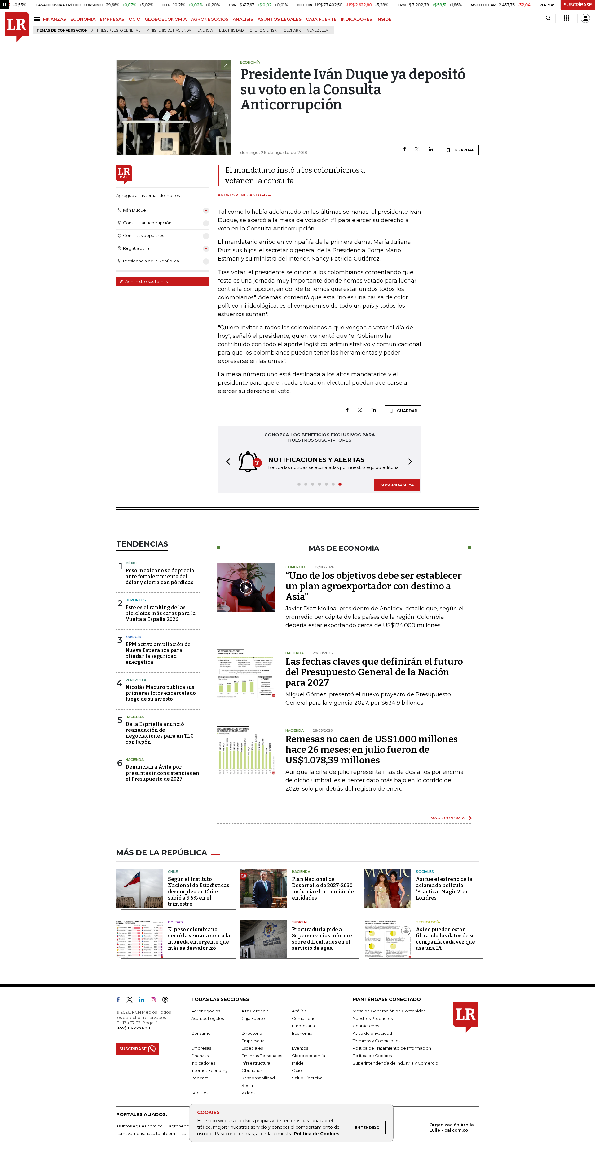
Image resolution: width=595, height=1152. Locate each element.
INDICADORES (356, 19)
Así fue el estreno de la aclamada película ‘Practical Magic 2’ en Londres (444, 888)
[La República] (17, 27)
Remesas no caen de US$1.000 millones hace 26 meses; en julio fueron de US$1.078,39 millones (371, 750)
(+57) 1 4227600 (133, 1027)
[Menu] (38, 19)
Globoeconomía (308, 1055)
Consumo (201, 1033)
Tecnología (428, 922)
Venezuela (317, 31)
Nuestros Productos (373, 1018)
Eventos (300, 1048)
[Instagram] (156, 1000)
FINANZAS (54, 19)
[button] (226, 462)
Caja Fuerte (253, 1018)
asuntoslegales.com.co (139, 1125)
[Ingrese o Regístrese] (585, 18)
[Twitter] (417, 150)
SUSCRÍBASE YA (397, 484)
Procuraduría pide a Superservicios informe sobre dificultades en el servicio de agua (322, 939)
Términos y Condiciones (376, 1040)
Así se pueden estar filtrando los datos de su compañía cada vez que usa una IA (445, 939)
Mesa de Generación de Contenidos (389, 1010)
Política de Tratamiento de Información (392, 1048)
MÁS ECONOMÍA (447, 817)
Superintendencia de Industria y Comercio (395, 1062)
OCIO (134, 19)
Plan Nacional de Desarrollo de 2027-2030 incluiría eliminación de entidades (323, 888)
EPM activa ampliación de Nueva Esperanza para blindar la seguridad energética (158, 653)
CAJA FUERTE (321, 19)
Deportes (136, 600)
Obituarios (251, 1070)
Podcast (199, 1077)
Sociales (425, 871)
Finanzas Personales (261, 1055)
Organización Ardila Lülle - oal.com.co (452, 1127)
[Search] (548, 18)
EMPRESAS (112, 19)
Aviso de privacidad (372, 1033)
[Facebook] (404, 150)
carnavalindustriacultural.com (145, 1133)
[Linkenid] (144, 1000)
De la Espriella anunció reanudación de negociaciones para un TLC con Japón (159, 733)
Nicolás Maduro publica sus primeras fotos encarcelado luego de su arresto (161, 693)
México (132, 563)
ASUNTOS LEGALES (280, 19)
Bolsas (175, 922)
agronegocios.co (186, 1125)
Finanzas (200, 1055)
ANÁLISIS (243, 19)
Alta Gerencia (255, 1010)
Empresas (201, 1048)
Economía (302, 1033)
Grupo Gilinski (264, 31)
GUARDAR (464, 150)
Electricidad (231, 31)
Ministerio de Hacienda (168, 31)
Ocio (297, 1070)
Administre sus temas (146, 281)
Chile (173, 871)
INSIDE (384, 19)
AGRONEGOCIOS (209, 19)
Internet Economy (209, 1070)
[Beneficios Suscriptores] (566, 18)
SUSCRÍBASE (578, 4)
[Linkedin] (431, 150)
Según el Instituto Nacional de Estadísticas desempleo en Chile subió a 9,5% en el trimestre (198, 891)
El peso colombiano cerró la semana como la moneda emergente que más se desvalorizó (199, 939)
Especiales (252, 1048)
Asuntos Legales (207, 1018)
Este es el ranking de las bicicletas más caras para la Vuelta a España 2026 (161, 613)
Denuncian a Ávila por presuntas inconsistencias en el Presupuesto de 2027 (162, 773)
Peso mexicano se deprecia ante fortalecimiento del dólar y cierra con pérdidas (160, 576)
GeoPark (292, 31)
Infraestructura (255, 1062)
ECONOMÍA (82, 19)
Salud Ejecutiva (307, 1077)
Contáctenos (366, 1025)
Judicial (300, 922)
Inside (298, 1062)
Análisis (299, 1010)
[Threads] (167, 1000)
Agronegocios (205, 1010)
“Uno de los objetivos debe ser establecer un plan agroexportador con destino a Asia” (373, 586)
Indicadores (203, 1062)
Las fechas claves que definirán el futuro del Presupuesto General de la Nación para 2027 (374, 672)
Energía (205, 31)
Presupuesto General (118, 31)
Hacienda (135, 717)
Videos (248, 1092)
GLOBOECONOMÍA (166, 19)
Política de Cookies (316, 1133)
